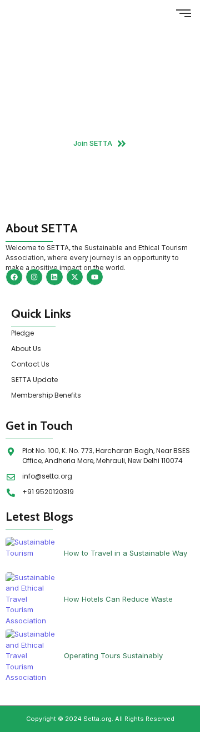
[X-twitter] (74, 277)
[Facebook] (14, 277)
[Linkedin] (54, 277)
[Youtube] (94, 277)
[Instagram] (34, 277)
